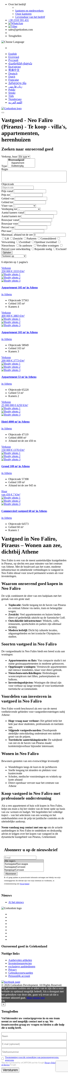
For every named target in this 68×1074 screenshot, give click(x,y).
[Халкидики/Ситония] (24, 867)
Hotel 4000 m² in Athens (15, 421)
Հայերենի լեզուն (20, 63)
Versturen (10, 1070)
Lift (7, 238)
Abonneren (10, 873)
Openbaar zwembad (46, 242)
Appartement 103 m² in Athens (19, 332)
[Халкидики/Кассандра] (24, 864)
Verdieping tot (9, 209)
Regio (4, 169)
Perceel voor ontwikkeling (15, 249)
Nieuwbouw (8, 245)
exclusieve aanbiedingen (21, 966)
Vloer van (6, 205)
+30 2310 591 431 (18, 20)
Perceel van (7, 227)
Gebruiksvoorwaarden (20, 972)
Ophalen (7, 252)
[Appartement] (21, 163)
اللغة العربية (15, 102)
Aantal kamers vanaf (12, 212)
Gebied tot (7, 202)
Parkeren (31, 238)
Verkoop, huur (9, 156)
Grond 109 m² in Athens (15, 466)
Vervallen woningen (48, 245)
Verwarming (8, 242)
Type (4, 166)
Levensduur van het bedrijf (30, 16)
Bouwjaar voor (9, 223)
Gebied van (7, 198)
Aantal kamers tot (11, 216)
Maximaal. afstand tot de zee (17, 234)
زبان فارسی (15, 86)
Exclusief (61, 249)
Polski (11, 89)
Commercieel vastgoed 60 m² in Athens (24, 511)
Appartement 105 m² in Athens (19, 287)
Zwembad (24, 242)
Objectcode (7, 184)
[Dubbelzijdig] (21, 166)
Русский (13, 60)
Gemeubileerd (48, 238)
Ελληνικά (13, 56)
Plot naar (6, 230)
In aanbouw (25, 245)
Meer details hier (36, 997)
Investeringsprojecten (20, 963)
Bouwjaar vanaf (10, 219)
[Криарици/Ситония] (24, 870)
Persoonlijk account (19, 975)
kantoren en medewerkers (29, 10)
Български (14, 66)
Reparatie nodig (43, 249)
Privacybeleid (24, 884)
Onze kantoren (23, 13)
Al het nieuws (16, 902)
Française (13, 79)
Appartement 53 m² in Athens (18, 376)
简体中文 (14, 69)
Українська (14, 99)
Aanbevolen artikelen (20, 960)
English (12, 53)
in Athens (6, 294)
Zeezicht (17, 238)
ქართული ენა (17, 83)
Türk (11, 95)
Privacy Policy (50, 1063)
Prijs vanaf (7, 191)
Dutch (11, 76)
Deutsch (12, 73)
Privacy (12, 969)
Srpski (11, 92)
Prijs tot (5, 194)
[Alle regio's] (24, 861)
